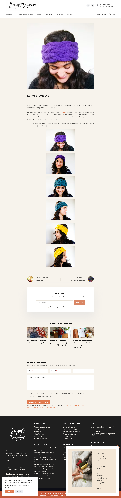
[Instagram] (88, 5)
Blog (39, 14)
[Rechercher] (92, 14)
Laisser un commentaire (38, 402)
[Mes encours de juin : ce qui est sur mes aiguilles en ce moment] (37, 332)
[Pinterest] (92, 5)
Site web (77, 371)
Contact (49, 14)
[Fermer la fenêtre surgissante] (119, 446)
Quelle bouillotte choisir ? (43, 457)
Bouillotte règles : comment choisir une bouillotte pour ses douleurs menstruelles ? (45, 476)
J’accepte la (61, 307)
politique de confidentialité (65, 307)
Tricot (67, 100)
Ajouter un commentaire (37, 377)
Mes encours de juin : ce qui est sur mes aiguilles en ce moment (36, 343)
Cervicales (37, 431)
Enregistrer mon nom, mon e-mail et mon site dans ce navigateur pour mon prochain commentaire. (58, 393)
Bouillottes (10, 14)
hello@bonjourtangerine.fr (107, 6)
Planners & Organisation (71, 429)
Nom (31, 371)
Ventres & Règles (40, 429)
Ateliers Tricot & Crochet (71, 431)
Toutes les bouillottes (42, 427)
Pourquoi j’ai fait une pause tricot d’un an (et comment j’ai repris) (59, 343)
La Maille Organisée (26, 14)
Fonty (63, 112)
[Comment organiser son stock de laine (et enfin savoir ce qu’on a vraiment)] (83, 332)
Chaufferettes (39, 434)
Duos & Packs (39, 436)
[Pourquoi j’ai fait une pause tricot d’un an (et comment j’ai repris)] (60, 332)
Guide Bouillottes (40, 439)
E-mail (54, 371)
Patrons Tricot (68, 439)
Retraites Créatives (69, 434)
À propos (59, 14)
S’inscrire (79, 302)
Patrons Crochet (68, 436)
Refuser (19, 491)
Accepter (9, 491)
